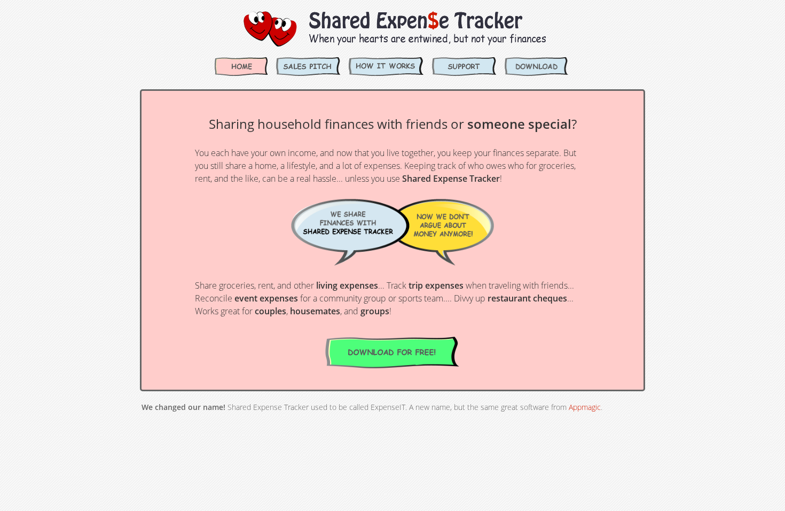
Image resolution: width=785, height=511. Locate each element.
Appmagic (585, 407)
